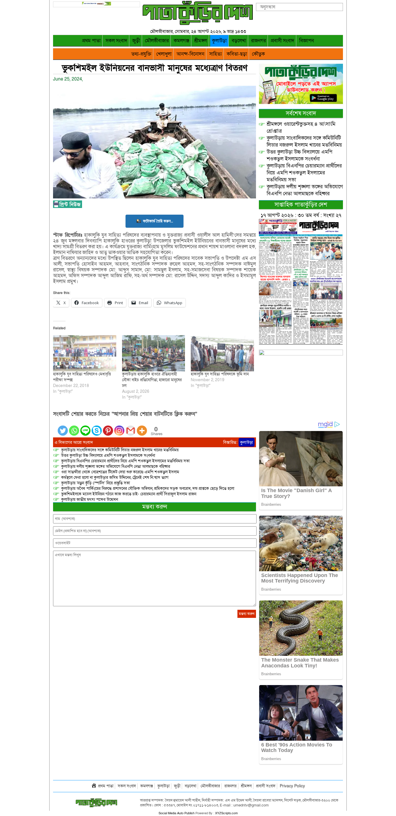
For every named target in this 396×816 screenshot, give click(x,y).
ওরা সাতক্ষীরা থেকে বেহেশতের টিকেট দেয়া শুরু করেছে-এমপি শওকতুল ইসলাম (120, 472)
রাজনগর (258, 40)
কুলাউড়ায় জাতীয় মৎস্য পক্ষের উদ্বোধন (89, 499)
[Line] (85, 427)
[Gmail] (131, 427)
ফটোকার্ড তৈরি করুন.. (158, 220)
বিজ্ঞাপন (306, 40)
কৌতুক (258, 54)
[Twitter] (63, 427)
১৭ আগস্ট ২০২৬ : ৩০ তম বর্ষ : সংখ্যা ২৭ (301, 215)
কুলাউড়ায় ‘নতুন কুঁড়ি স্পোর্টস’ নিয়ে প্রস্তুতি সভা (95, 483)
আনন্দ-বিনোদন (190, 54)
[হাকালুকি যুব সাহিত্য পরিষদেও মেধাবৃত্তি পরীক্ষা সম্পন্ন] (84, 353)
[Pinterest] (108, 427)
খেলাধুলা (164, 54)
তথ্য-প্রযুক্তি (141, 54)
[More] (142, 427)
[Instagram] (119, 427)
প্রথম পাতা (91, 40)
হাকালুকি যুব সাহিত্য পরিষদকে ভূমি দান (220, 374)
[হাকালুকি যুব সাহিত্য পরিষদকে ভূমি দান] (222, 353)
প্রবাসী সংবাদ (282, 40)
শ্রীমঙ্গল (200, 40)
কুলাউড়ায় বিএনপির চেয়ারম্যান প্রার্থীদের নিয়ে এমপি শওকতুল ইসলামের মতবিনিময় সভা (125, 461)
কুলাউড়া (219, 40)
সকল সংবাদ (116, 40)
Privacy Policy (292, 786)
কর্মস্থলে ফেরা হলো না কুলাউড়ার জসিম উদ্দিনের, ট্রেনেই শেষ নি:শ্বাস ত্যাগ (114, 477)
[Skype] (97, 427)
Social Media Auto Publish (177, 813)
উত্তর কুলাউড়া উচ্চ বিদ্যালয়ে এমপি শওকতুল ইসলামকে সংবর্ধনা (108, 455)
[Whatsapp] (74, 427)
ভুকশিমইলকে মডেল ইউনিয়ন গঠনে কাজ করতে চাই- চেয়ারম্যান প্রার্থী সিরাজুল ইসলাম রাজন (128, 494)
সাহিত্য (215, 54)
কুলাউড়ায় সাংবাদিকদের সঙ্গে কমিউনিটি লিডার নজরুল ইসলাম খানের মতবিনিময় (120, 450)
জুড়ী (136, 40)
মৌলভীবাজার (157, 40)
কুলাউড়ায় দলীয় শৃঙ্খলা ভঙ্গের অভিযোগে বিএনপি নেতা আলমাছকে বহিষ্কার (115, 466)
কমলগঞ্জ (181, 40)
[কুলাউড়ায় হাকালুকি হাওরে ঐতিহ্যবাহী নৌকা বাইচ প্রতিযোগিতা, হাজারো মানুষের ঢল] (153, 353)
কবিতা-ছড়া (237, 54)
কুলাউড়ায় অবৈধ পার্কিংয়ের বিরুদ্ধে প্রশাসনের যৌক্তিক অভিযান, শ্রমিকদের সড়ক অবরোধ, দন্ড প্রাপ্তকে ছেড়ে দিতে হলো (147, 488)
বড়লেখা (239, 40)
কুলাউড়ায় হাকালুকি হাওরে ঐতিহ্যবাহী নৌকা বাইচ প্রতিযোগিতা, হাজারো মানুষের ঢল (152, 379)
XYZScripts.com (226, 813)
